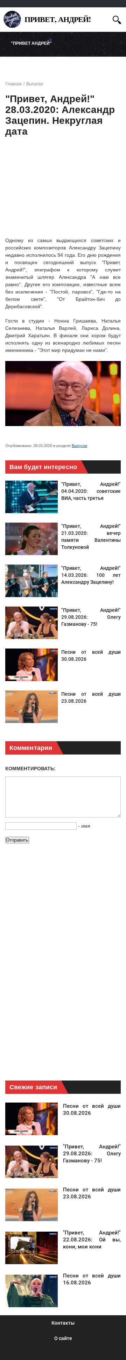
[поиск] (116, 19)
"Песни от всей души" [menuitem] (37, 66)
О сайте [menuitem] (63, 1338)
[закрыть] (104, 18)
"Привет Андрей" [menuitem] (31, 43)
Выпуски (79, 446)
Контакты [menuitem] (63, 1323)
